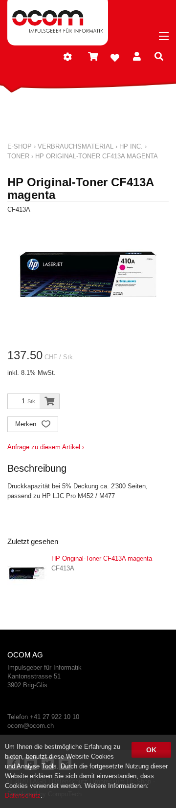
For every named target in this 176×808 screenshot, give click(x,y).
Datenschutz (23, 795)
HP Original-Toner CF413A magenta (96, 156)
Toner (18, 156)
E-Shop (19, 146)
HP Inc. (131, 146)
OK (151, 750)
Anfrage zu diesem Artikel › (45, 447)
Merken (26, 424)
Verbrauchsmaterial (75, 146)
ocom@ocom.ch (30, 725)
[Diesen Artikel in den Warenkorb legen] (49, 401)
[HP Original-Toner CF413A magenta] (26, 573)
